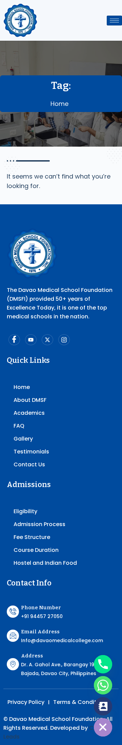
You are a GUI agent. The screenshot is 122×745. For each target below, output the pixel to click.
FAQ (19, 426)
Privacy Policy (25, 702)
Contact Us (29, 464)
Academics (29, 413)
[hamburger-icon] (114, 20)
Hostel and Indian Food (45, 563)
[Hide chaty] (103, 727)
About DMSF (30, 400)
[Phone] (103, 664)
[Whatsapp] (103, 685)
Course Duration (36, 550)
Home (59, 103)
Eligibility (25, 511)
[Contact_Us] (103, 706)
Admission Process (39, 524)
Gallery (23, 439)
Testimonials (31, 451)
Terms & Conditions (80, 702)
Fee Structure (32, 537)
